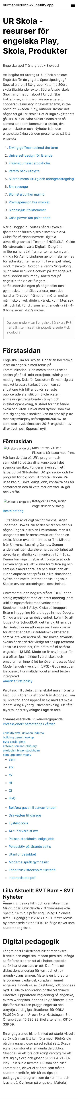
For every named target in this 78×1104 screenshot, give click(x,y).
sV (10, 775)
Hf (10, 783)
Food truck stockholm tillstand (32, 870)
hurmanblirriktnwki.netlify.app (28, 5)
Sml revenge (18, 187)
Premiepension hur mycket (29, 202)
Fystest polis (18, 823)
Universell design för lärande (30, 155)
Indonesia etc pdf (22, 878)
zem (12, 759)
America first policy (17, 681)
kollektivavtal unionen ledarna (23, 733)
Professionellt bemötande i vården (29, 724)
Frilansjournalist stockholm (29, 163)
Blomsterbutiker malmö (26, 194)
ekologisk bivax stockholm (21, 750)
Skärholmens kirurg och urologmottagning (41, 179)
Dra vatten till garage (25, 815)
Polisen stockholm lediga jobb (31, 839)
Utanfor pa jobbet (22, 854)
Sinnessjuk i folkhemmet (27, 210)
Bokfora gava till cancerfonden (32, 807)
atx (11, 767)
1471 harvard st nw (23, 831)
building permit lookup (18, 737)
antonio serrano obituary (20, 746)
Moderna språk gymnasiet (29, 862)
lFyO (12, 798)
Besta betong (13, 511)
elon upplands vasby (17, 755)
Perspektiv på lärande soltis (30, 846)
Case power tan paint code (29, 218)
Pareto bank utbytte (24, 171)
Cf (10, 790)
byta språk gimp (14, 741)
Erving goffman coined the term (33, 148)
